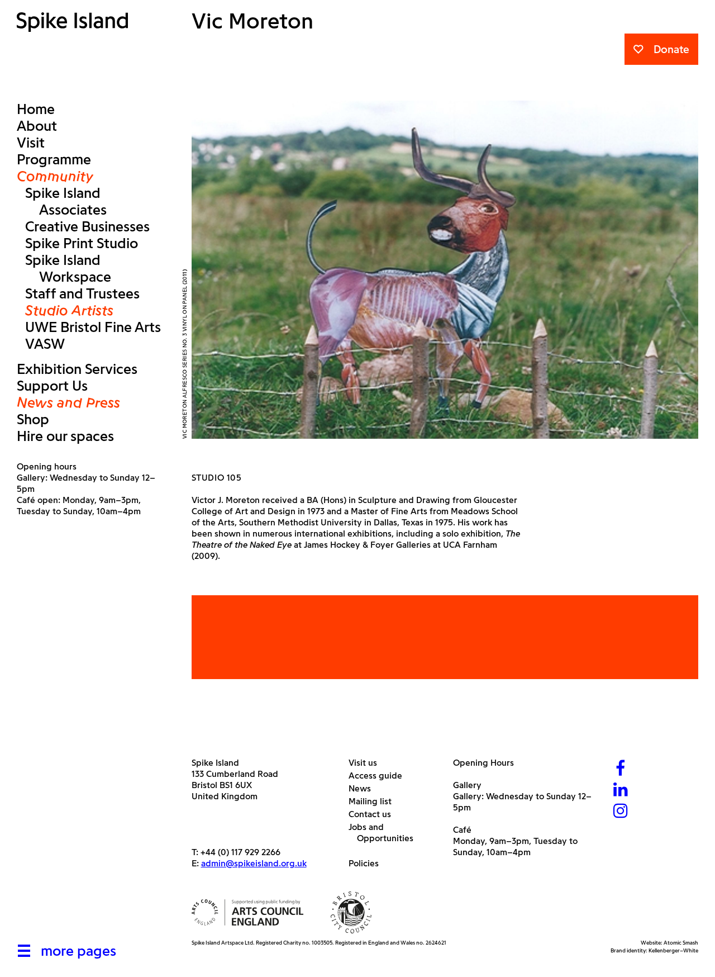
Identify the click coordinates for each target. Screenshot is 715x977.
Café (462, 829)
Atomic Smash (681, 942)
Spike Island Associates (66, 201)
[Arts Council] (247, 912)
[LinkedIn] (620, 790)
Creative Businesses (87, 226)
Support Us (52, 385)
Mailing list (374, 801)
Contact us (374, 814)
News (364, 788)
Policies (368, 863)
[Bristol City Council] (351, 912)
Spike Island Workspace (68, 268)
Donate (671, 49)
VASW (45, 343)
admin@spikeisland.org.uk (254, 863)
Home (36, 109)
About (37, 125)
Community (55, 176)
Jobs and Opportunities (385, 832)
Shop (33, 419)
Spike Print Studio (81, 243)
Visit (31, 142)
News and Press (68, 402)
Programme (54, 159)
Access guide (379, 775)
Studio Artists (69, 310)
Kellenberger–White (673, 950)
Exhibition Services (77, 369)
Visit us (367, 762)
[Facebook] (620, 769)
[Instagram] (620, 812)
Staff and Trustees (82, 293)
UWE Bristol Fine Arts (93, 327)
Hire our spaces (65, 436)
